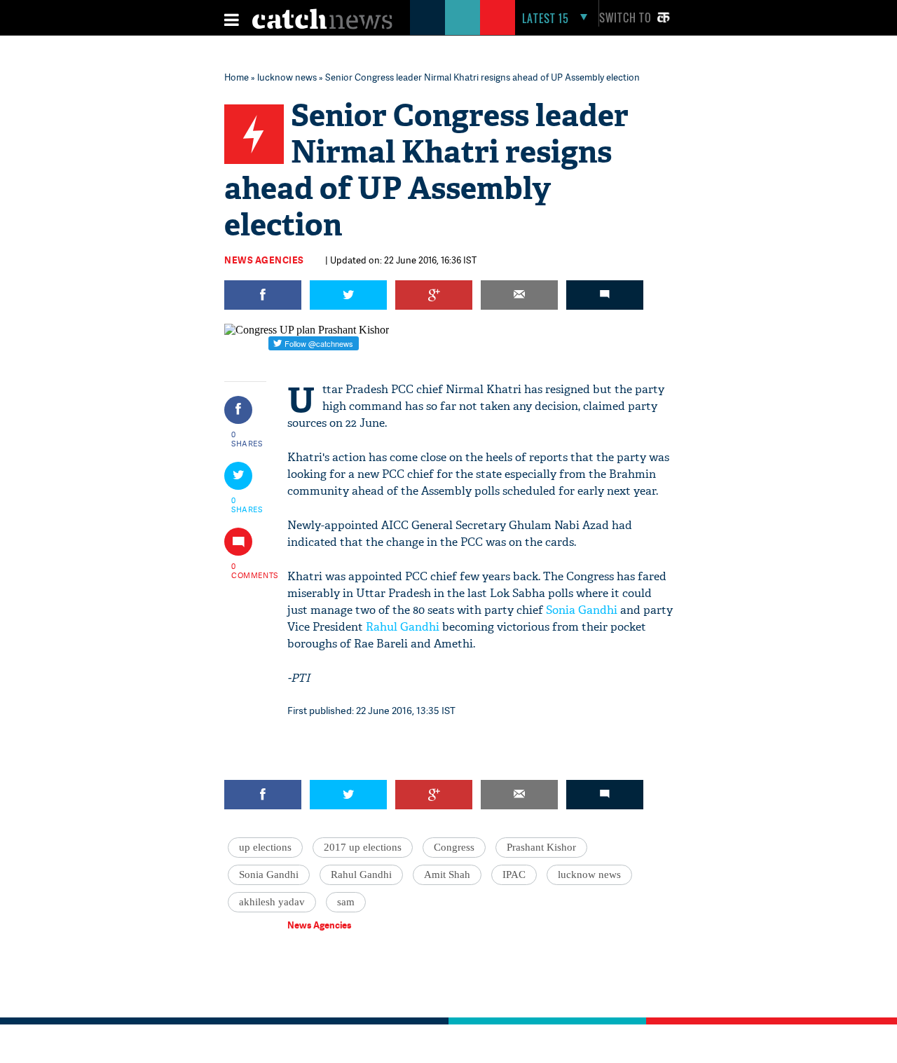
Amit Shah (447, 874)
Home (236, 77)
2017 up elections (363, 847)
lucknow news (287, 77)
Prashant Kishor (541, 847)
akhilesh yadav (272, 901)
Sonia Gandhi (581, 610)
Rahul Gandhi (402, 626)
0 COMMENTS (247, 570)
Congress (454, 847)
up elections (265, 847)
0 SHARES (247, 439)
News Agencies (264, 260)
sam (346, 901)
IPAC (514, 874)
